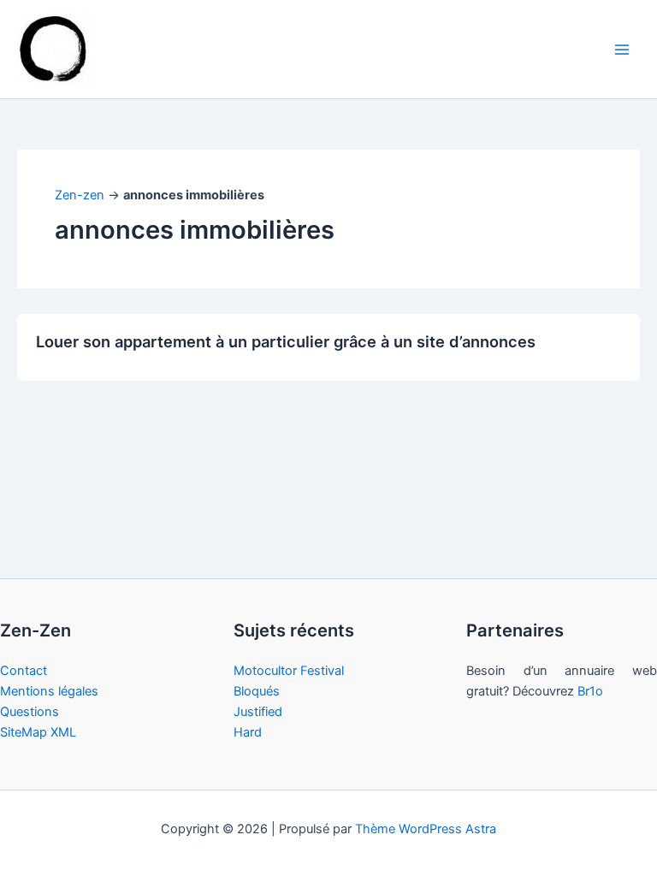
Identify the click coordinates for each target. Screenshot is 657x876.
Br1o (590, 691)
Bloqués (257, 691)
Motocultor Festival (289, 670)
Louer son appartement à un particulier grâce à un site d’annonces (286, 341)
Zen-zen (79, 195)
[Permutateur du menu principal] (622, 50)
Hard (248, 732)
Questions (29, 711)
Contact (23, 670)
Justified (258, 711)
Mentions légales (49, 691)
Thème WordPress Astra (425, 829)
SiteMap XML (38, 732)
